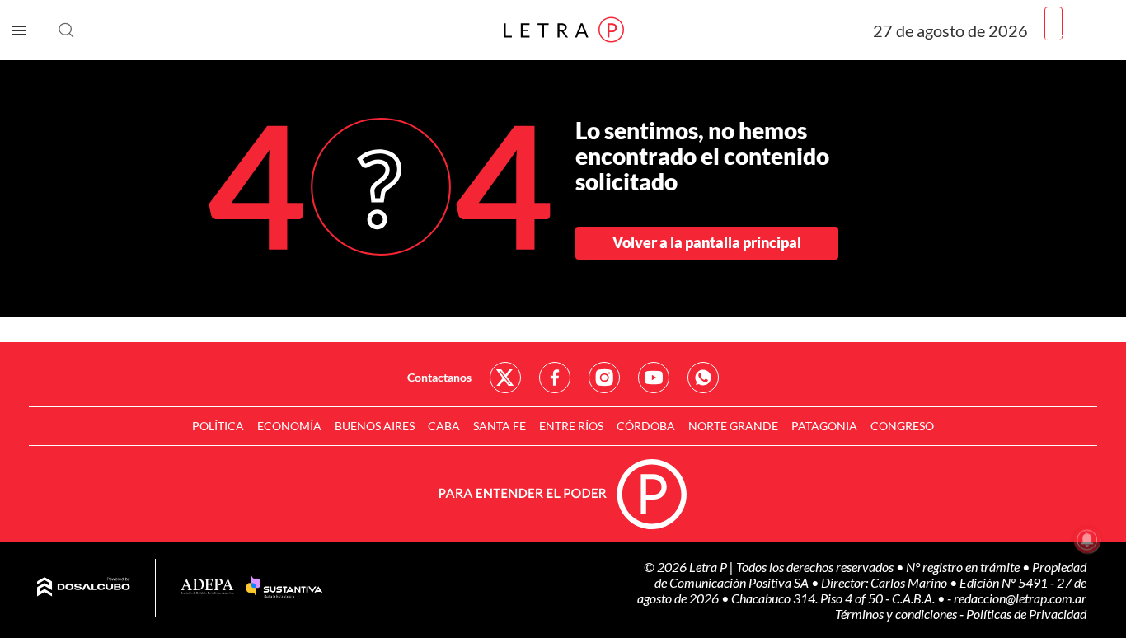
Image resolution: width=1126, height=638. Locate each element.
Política (218, 426)
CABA (444, 426)
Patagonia (824, 426)
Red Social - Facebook (555, 377)
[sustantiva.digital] (284, 587)
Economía (289, 426)
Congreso (902, 426)
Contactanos (439, 377)
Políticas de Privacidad (1026, 614)
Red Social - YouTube (654, 377)
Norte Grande (733, 426)
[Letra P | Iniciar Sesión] (1053, 23)
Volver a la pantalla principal (706, 242)
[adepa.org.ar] (207, 587)
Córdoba (646, 426)
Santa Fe (499, 426)
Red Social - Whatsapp (703, 377)
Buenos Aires (375, 426)
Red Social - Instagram (604, 377)
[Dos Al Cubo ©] (83, 587)
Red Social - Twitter (505, 377)
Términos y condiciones (897, 614)
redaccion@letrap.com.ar (1020, 598)
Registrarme (1079, 37)
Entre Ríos (571, 426)
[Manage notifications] (1087, 540)
